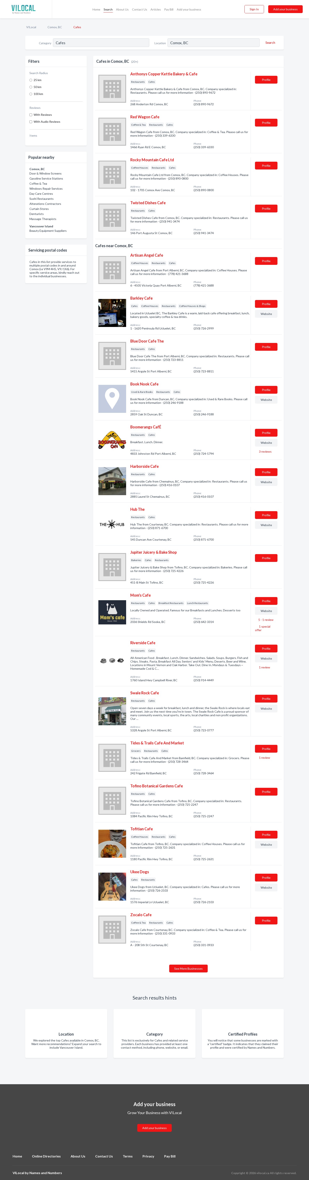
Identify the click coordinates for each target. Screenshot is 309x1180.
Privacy (148, 1156)
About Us (122, 9)
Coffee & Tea (38, 183)
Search (108, 9)
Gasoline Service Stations (46, 178)
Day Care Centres (41, 193)
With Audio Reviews (47, 121)
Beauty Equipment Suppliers (48, 230)
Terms (128, 1156)
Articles (156, 9)
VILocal (31, 27)
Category (45, 43)
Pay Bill (168, 9)
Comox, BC (55, 27)
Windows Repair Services (46, 188)
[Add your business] (154, 1123)
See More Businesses (188, 968)
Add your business (189, 9)
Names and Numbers (45, 1173)
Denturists (36, 214)
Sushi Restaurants (41, 198)
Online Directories (46, 1156)
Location (160, 43)
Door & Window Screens (45, 173)
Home (96, 9)
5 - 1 (265, 619)
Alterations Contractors (45, 203)
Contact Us (139, 9)
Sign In (254, 9)
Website (266, 314)
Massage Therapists (42, 219)
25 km (37, 80)
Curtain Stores (39, 209)
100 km (38, 94)
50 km (37, 87)
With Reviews (43, 114)
